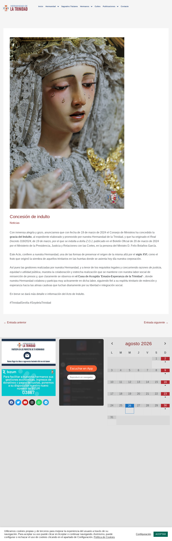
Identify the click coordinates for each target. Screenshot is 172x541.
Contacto (125, 6)
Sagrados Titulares (69, 6)
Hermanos (84, 6)
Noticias (14, 222)
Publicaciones (109, 6)
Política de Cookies (104, 537)
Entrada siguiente (156, 322)
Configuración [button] (143, 534)
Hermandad (51, 6)
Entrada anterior (15, 322)
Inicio (40, 6)
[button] (52, 6)
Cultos (97, 6)
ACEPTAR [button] (161, 534)
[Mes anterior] (112, 343)
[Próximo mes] (165, 343)
